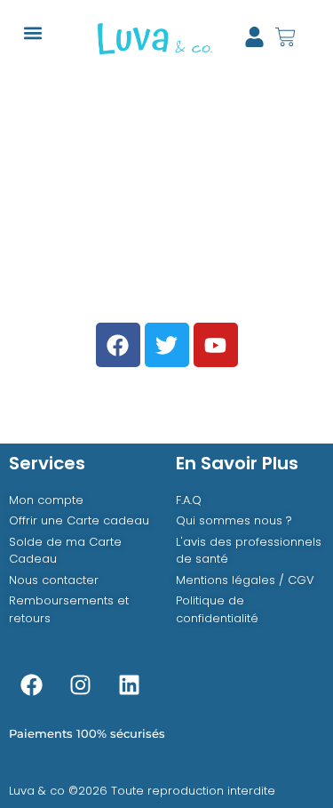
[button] (32, 32)
